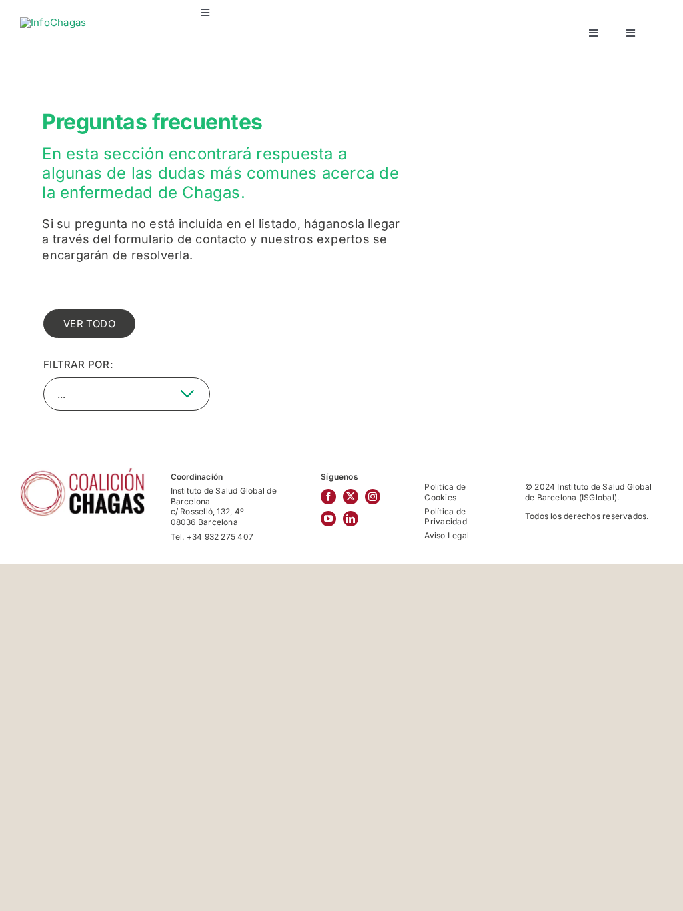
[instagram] (372, 496)
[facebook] (328, 496)
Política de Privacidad (445, 516)
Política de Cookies (444, 492)
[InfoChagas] (53, 22)
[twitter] (350, 496)
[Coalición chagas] (82, 472)
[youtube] (328, 518)
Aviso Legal (446, 535)
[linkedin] (350, 518)
